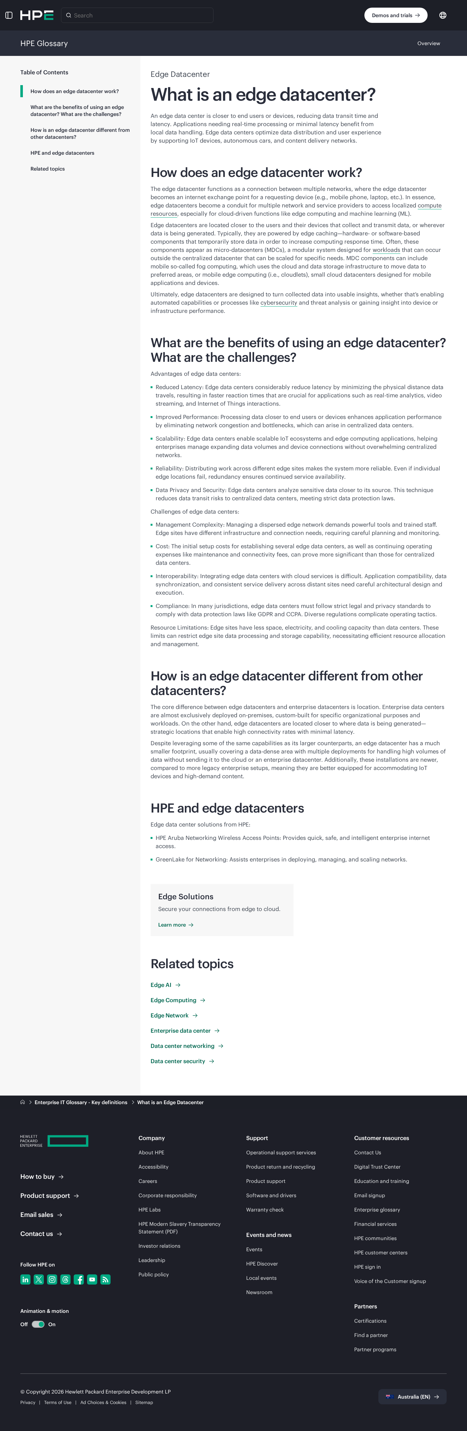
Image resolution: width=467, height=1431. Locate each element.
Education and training (381, 1181)
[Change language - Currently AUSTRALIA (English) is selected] (442, 14)
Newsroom (259, 1292)
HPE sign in (367, 1267)
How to (37, 1176)
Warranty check (265, 1209)
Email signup (369, 1195)
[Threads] (65, 1279)
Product (45, 1195)
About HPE (151, 1152)
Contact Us (367, 1152)
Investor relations (159, 1246)
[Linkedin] (25, 1279)
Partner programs (375, 1349)
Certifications (370, 1321)
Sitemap (144, 1402)
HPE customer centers (381, 1252)
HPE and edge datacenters (62, 153)
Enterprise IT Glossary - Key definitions (82, 1102)
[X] (39, 1279)
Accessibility (153, 1167)
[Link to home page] (23, 1102)
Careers (148, 1181)
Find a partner (371, 1335)
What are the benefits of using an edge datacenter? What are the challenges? (77, 110)
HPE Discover (262, 1263)
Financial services (375, 1224)
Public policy (154, 1274)
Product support (266, 1181)
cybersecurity (279, 302)
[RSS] (105, 1279)
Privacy (27, 1402)
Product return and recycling (280, 1167)
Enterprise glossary (377, 1209)
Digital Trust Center (377, 1167)
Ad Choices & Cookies (103, 1402)
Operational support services (281, 1152)
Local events (261, 1278)
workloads (386, 249)
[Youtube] (92, 1279)
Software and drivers (271, 1195)
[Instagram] (52, 1279)
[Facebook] (79, 1279)
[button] (9, 15)
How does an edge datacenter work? (74, 91)
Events (254, 1249)
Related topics (47, 168)
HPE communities (375, 1238)
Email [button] (36, 1214)
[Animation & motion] (38, 1324)
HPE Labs (150, 1209)
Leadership (152, 1260)
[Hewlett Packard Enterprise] (36, 15)
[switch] (34, 1324)
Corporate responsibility (168, 1195)
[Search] (68, 15)
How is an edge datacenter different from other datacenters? (80, 133)
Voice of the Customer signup (390, 1281)
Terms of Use (57, 1402)
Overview (428, 43)
